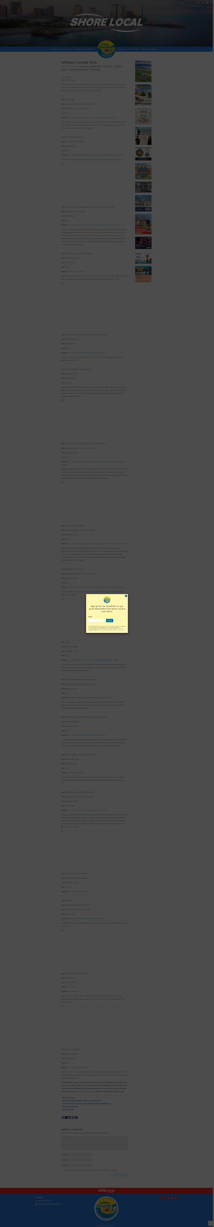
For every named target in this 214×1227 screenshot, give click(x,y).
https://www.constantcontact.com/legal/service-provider (110, 630)
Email (90, 617)
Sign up (109, 620)
